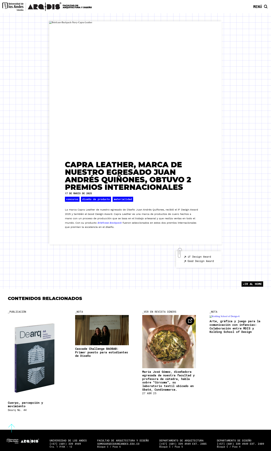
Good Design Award (201, 261)
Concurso (72, 199)
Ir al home (253, 284)
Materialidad (123, 199)
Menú (257, 6)
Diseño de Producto (96, 199)
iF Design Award (199, 256)
